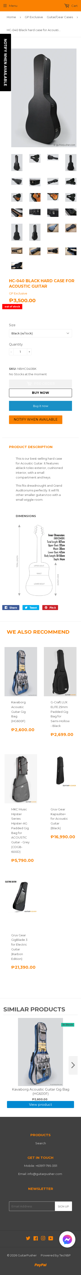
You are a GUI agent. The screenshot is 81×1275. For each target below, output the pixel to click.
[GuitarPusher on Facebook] (35, 1239)
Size (12, 325)
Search (40, 1143)
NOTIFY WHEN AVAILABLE (36, 419)
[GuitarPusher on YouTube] (50, 1239)
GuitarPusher (27, 1255)
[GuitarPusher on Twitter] (28, 1239)
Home (11, 17)
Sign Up (63, 1206)
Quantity (16, 344)
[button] (67, 1240)
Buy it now (40, 406)
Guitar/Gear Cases (60, 17)
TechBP (65, 1255)
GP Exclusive (34, 17)
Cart (74, 5)
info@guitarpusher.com (44, 1174)
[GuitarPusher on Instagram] (43, 1239)
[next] (73, 1065)
